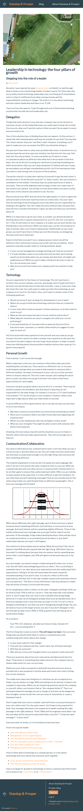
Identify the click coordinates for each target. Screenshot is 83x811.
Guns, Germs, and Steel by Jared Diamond (29, 760)
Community (28, 772)
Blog (41, 4)
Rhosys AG (13, 808)
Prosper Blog (55, 788)
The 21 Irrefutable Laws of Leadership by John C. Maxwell (36, 741)
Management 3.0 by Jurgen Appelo (26, 735)
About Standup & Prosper (66, 4)
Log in (51, 797)
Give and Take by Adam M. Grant (24, 744)
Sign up (53, 792)
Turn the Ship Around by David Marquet (28, 738)
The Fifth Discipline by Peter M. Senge (27, 763)
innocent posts (42, 88)
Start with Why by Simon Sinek (24, 732)
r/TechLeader (44, 772)
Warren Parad (13, 83)
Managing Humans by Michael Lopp (26, 747)
